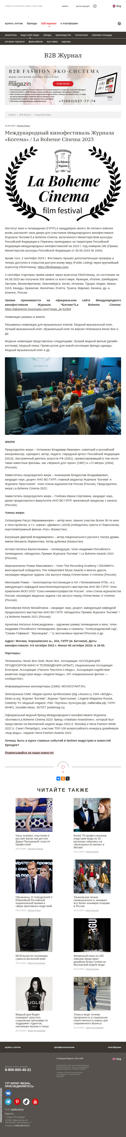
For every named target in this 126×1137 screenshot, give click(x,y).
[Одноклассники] (63, 779)
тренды (47, 35)
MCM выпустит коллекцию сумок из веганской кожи (32, 957)
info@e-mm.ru (17, 1109)
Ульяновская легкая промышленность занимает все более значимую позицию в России (92, 901)
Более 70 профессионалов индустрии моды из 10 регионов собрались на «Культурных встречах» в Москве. (90, 841)
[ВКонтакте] (58, 779)
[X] (68, 779)
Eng (118, 6)
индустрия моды (30, 35)
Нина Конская (92, 910)
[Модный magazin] (13, 16)
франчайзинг (36, 41)
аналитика (11, 35)
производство (63, 35)
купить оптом (14, 23)
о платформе (69, 23)
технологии (81, 35)
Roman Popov (23, 126)
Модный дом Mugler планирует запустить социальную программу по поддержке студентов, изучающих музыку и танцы (32, 1020)
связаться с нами (32, 15)
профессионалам (64, 1047)
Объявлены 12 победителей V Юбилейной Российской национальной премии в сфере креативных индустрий (34, 901)
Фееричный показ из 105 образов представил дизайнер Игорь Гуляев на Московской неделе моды (90, 960)
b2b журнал (48, 23)
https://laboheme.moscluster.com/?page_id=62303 (38, 309)
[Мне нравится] (63, 765)
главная (12, 115)
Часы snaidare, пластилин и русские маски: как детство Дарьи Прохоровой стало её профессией (33, 840)
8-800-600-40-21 (18, 1070)
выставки (52, 41)
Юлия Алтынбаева (36, 963)
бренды (32, 23)
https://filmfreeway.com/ (53, 267)
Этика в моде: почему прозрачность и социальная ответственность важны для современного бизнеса (91, 1019)
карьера (66, 41)
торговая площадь (102, 35)
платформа (114, 1047)
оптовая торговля (15, 41)
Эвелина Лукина (35, 849)
